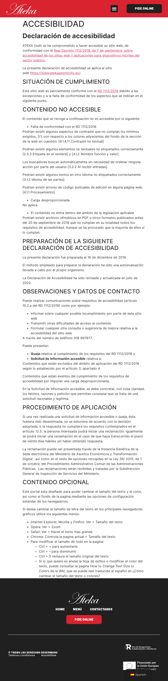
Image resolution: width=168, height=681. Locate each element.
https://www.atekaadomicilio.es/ (55, 73)
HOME (60, 609)
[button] (114, 8)
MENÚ (77, 609)
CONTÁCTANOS (101, 609)
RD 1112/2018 (108, 91)
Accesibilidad (48, 655)
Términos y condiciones (21, 655)
